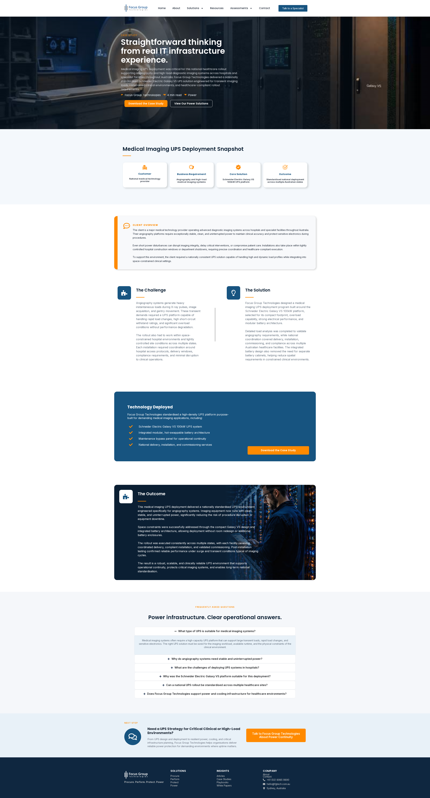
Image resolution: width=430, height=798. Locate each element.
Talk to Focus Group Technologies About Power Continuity (276, 735)
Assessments (239, 8)
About (176, 8)
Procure (174, 775)
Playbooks (222, 782)
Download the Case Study (145, 103)
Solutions (193, 8)
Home (162, 8)
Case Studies (224, 779)
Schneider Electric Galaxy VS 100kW (268, 311)
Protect (174, 782)
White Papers (224, 785)
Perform (174, 779)
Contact (264, 8)
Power (174, 785)
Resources (217, 8)
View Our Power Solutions (191, 103)
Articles (221, 775)
